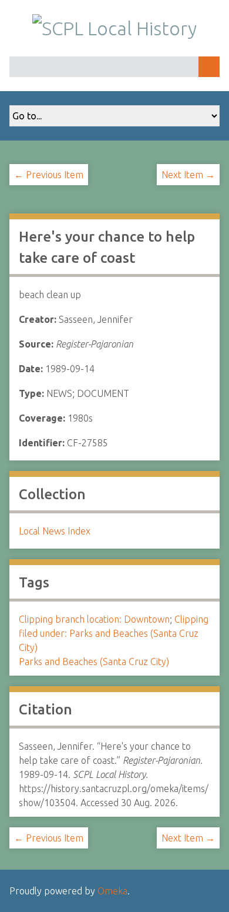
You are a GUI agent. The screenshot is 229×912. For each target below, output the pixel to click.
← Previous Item (48, 174)
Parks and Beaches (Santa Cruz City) (94, 661)
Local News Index (54, 531)
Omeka (112, 891)
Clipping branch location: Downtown (94, 619)
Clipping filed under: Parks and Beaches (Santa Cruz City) (113, 633)
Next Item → (188, 174)
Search (209, 66)
